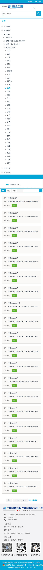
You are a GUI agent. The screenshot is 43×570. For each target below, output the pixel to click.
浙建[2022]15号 (13, 273)
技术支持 (6, 533)
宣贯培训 (6, 540)
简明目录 (13, 527)
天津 (8, 54)
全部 (7, 184)
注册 (36, 2)
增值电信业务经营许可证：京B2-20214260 (22, 567)
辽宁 (8, 74)
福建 (8, 95)
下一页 (16, 500)
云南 (8, 132)
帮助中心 (27, 533)
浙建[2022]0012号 (14, 303)
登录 (40, 2)
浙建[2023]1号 (12, 198)
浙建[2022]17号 (13, 228)
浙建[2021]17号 (13, 468)
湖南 (8, 112)
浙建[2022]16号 (13, 243)
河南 (8, 105)
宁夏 (8, 149)
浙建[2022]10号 (13, 378)
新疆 (8, 153)
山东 (8, 102)
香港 (8, 160)
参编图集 (20, 540)
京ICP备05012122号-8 (36, 565)
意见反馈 (20, 533)
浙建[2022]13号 (13, 258)
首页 (8, 500)
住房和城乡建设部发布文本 (15, 41)
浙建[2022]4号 (12, 408)
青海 (8, 146)
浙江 (8, 88)
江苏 (8, 85)
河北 (8, 64)
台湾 (8, 156)
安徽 (8, 91)
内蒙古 (9, 71)
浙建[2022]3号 (12, 423)
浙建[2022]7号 (12, 348)
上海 (8, 57)
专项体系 (7, 172)
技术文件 (7, 168)
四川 (8, 125)
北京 (8, 50)
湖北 (8, 108)
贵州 (8, 129)
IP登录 (30, 2)
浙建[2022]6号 (12, 318)
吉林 (8, 78)
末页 (24, 500)
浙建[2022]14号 (13, 288)
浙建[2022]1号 (12, 453)
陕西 (8, 139)
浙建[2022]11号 (13, 333)
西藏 (8, 136)
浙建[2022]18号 (13, 213)
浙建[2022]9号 (12, 393)
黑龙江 (9, 81)
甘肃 (8, 142)
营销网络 (20, 527)
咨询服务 (13, 540)
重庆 (8, 61)
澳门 (8, 163)
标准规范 (7, 30)
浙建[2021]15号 (13, 483)
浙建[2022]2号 (12, 438)
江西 (8, 98)
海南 (8, 119)
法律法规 (9, 37)
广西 (8, 122)
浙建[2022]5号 (12, 363)
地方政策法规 (10, 48)
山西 (8, 67)
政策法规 (7, 34)
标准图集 (7, 26)
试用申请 (13, 533)
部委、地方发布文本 (13, 44)
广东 (8, 115)
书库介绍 (6, 527)
